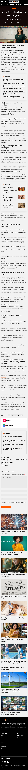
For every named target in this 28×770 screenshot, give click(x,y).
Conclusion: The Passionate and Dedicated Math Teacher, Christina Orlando (13, 97)
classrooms (3, 377)
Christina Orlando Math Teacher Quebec (13, 50)
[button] (2, 1)
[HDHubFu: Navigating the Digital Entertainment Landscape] (14, 703)
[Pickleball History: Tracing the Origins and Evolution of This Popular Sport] (14, 651)
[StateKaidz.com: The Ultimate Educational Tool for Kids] (14, 565)
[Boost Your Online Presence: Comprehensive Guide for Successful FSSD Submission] (21, 189)
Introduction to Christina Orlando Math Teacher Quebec (13, 80)
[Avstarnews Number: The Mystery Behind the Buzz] (14, 522)
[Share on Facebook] (8, 19)
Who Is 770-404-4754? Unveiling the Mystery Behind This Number (12, 553)
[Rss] (8, 762)
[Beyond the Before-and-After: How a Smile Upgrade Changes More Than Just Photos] (21, 197)
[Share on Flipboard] (13, 19)
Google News (9, 425)
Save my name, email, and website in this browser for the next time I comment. (14, 503)
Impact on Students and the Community (14, 88)
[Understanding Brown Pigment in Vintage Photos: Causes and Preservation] (21, 205)
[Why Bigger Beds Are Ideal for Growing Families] (14, 608)
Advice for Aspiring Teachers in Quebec (13, 93)
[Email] (15, 19)
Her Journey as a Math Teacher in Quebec (14, 83)
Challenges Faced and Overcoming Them (14, 91)
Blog (14, 8)
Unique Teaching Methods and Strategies (14, 86)
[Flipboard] (4, 420)
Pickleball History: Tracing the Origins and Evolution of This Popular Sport (13, 662)
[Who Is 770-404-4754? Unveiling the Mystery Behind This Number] (14, 543)
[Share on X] (10, 19)
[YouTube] (5, 762)
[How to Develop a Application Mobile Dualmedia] (14, 630)
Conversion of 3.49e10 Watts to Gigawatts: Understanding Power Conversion (11, 690)
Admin (7, 22)
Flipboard (8, 420)
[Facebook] (2, 762)
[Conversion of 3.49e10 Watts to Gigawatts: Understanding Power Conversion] (14, 680)
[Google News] (4, 425)
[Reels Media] (14, 2)
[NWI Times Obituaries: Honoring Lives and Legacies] (14, 587)
